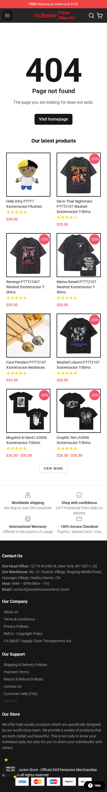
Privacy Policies (16, 626)
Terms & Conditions (19, 619)
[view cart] (100, 15)
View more (54, 468)
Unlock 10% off (10, 769)
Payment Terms (16, 672)
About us (11, 612)
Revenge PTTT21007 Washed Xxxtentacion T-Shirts (25, 287)
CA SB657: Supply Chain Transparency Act (37, 641)
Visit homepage (53, 119)
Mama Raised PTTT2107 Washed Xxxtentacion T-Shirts (76, 287)
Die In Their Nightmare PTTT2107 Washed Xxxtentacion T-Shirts (74, 206)
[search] (91, 15)
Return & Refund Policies (23, 679)
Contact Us (13, 686)
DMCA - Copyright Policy (23, 634)
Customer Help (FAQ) (21, 694)
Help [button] (98, 785)
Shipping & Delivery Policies (25, 665)
